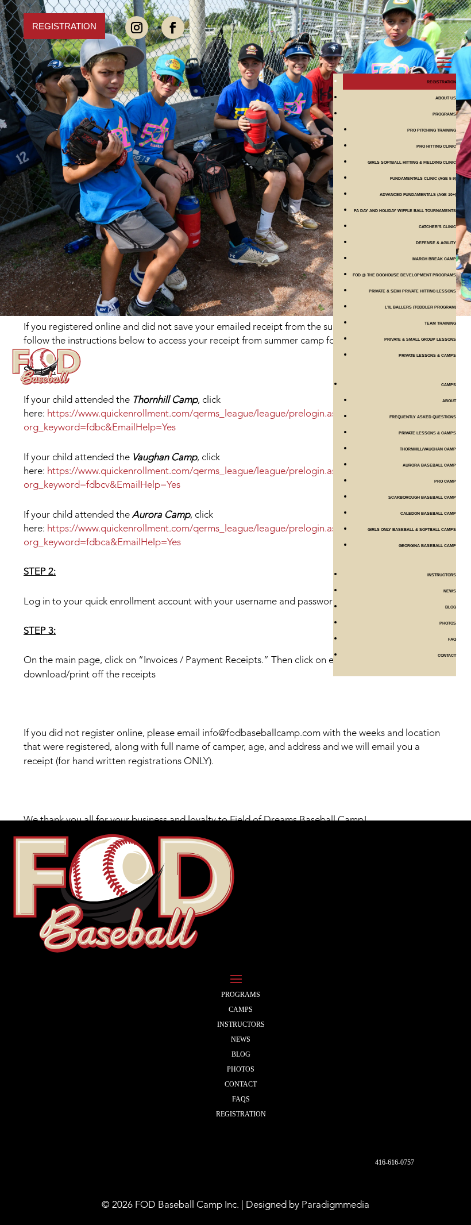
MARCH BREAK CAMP (434, 258)
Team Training (440, 323)
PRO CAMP (445, 481)
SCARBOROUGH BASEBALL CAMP (422, 497)
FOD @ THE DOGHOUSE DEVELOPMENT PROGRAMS (404, 275)
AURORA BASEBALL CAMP (429, 465)
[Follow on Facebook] (172, 27)
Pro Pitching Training (431, 130)
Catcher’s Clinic (437, 226)
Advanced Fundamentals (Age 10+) (418, 194)
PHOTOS (447, 623)
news (449, 591)
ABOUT (449, 400)
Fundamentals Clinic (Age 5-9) (423, 178)
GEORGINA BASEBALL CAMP (427, 545)
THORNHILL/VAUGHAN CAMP (428, 449)
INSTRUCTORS (441, 574)
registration (241, 1114)
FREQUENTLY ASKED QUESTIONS (422, 416)
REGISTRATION (441, 81)
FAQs (241, 1099)
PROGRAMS (444, 114)
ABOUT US (445, 98)
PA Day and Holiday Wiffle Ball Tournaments (405, 210)
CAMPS (241, 1010)
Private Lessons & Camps (427, 355)
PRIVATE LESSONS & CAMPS (427, 433)
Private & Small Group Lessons (420, 339)
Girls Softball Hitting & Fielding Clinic (412, 162)
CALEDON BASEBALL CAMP (428, 513)
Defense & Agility (436, 242)
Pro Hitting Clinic (436, 146)
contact (447, 655)
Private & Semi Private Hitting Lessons (412, 291)
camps (448, 384)
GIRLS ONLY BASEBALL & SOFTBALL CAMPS (412, 529)
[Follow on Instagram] (136, 27)
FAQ (452, 639)
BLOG (450, 607)
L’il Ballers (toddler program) (420, 307)
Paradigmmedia (335, 1205)
